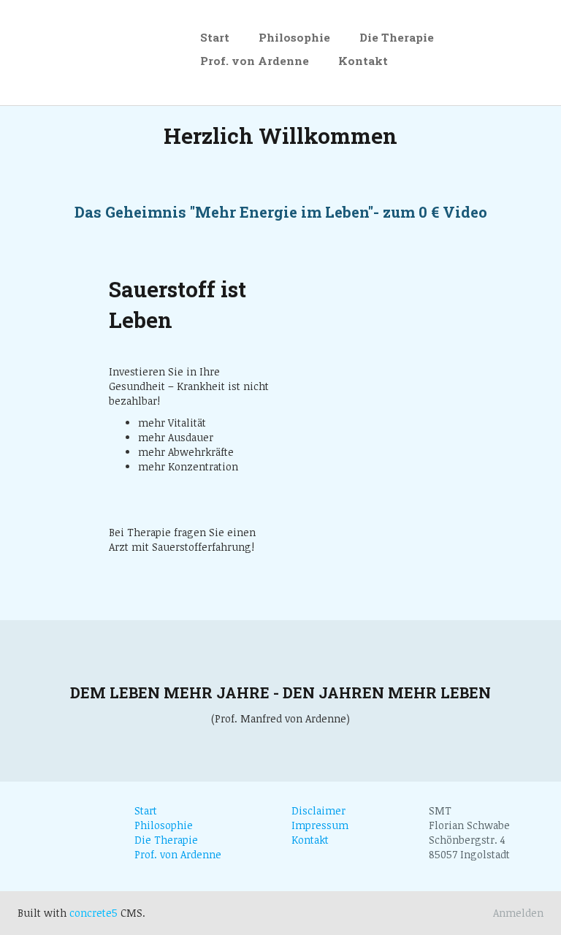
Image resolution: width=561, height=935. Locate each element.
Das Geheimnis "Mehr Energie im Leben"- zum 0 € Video (281, 212)
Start (214, 37)
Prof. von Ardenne (254, 60)
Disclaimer (318, 810)
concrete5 (93, 913)
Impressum (319, 825)
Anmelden (518, 913)
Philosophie (294, 37)
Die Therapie (396, 37)
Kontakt (363, 60)
